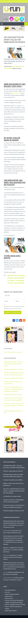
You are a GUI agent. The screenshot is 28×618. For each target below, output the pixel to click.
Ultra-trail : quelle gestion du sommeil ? (14, 369)
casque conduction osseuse (12, 594)
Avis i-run (7, 592)
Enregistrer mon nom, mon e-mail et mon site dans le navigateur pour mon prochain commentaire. (14, 307)
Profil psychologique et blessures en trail (13, 510)
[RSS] (24, 320)
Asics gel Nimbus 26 (10, 590)
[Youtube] (20, 320)
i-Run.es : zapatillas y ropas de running (15, 604)
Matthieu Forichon (15, 93)
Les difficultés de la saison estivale (13, 394)
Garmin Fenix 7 (9, 596)
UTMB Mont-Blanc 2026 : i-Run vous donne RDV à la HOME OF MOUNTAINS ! (13, 364)
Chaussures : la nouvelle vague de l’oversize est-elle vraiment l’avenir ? (12, 557)
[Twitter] (17, 320)
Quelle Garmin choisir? (11, 610)
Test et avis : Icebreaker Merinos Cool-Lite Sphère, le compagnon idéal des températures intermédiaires (13, 389)
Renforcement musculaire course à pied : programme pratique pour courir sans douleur (14, 523)
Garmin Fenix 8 (9, 598)
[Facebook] (14, 320)
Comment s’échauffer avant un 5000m (14, 378)
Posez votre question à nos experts (13, 352)
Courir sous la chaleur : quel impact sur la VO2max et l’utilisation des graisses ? (14, 405)
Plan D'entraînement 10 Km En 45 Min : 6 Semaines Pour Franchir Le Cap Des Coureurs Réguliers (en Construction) (13, 538)
